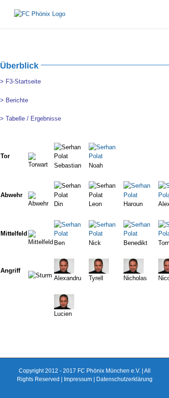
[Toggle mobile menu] (151, 14)
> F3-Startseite (20, 81)
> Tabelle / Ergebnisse (30, 118)
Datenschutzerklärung (124, 379)
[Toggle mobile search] (134, 14)
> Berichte (14, 100)
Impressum (78, 379)
